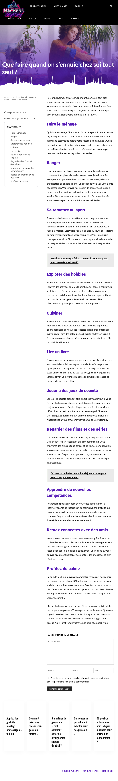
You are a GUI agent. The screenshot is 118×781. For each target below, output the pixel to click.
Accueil (7, 97)
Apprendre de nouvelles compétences (22, 169)
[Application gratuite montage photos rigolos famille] (14, 708)
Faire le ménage (18, 133)
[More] (36, 106)
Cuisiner (14, 147)
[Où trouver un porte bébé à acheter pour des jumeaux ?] (81, 708)
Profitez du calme (19, 181)
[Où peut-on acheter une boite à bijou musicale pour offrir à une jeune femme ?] (104, 708)
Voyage (75, 18)
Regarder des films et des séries (21, 163)
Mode (47, 18)
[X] (14, 106)
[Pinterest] (21, 106)
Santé (61, 18)
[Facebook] (7, 106)
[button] (111, 6)
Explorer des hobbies (21, 143)
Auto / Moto (60, 6)
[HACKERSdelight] (14, 9)
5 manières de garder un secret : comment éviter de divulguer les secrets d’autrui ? (58, 731)
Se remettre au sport (20, 140)
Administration (38, 6)
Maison (33, 18)
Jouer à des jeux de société (20, 156)
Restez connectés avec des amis (22, 176)
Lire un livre (16, 151)
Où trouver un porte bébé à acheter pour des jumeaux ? (81, 726)
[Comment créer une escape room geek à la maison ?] (36, 708)
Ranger (14, 136)
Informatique (14, 18)
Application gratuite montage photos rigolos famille (14, 726)
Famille (79, 6)
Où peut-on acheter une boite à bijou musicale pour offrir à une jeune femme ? (104, 730)
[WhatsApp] (29, 106)
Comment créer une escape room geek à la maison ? (35, 726)
